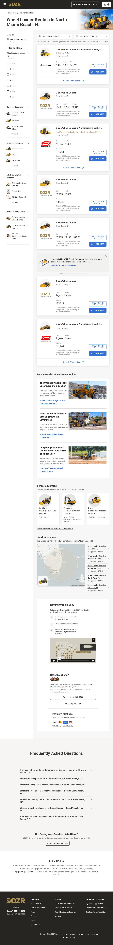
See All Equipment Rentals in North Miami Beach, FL (55, 529)
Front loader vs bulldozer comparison (51, 436)
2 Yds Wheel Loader (66, 92)
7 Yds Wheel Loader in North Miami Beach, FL (79, 324)
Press (33, 912)
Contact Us (35, 925)
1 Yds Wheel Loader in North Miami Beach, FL (79, 49)
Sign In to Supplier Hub (94, 904)
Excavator (72, 511)
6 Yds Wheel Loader (66, 281)
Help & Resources (38, 908)
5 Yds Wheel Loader (66, 222)
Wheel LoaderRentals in (97, 547)
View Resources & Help (57, 843)
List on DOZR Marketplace (96, 908)
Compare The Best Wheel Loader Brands (51, 469)
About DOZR (36, 904)
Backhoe (47, 511)
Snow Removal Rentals (64, 908)
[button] (18, 56)
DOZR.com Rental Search (64, 904)
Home (9, 13)
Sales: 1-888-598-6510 (16, 911)
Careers (34, 916)
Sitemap (95, 934)
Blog (33, 920)
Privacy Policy (84, 934)
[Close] (106, 256)
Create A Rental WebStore (96, 912)
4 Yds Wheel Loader (66, 179)
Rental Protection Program (65, 912)
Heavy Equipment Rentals (23, 13)
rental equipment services (67, 612)
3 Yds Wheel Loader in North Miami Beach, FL (79, 128)
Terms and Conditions (68, 934)
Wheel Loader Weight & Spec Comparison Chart (53, 402)
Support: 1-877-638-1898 (16, 914)
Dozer (97, 511)
